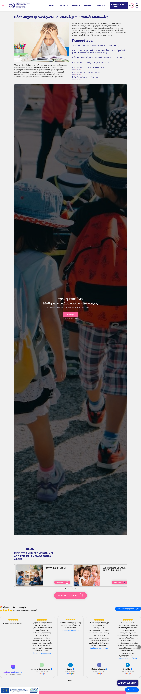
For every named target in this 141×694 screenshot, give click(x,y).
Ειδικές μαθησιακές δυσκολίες (86, 77)
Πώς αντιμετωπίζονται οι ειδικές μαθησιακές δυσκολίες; (98, 57)
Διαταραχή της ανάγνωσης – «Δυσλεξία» (90, 62)
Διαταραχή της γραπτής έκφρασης (88, 67)
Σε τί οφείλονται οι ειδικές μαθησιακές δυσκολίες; (95, 45)
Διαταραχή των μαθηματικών (86, 72)
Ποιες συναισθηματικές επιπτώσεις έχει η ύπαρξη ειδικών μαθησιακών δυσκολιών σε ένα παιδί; (99, 51)
